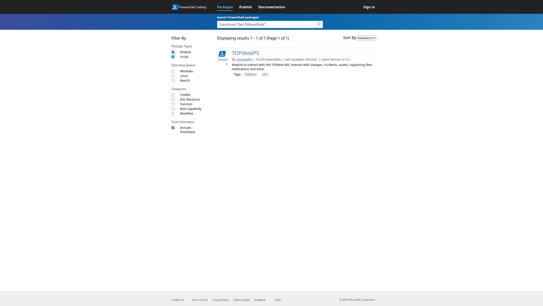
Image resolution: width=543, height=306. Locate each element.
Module (185, 52)
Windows (186, 71)
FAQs (278, 300)
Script (184, 57)
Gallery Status (241, 300)
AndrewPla (244, 59)
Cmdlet (185, 95)
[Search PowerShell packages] (319, 24)
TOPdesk (250, 74)
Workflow (186, 113)
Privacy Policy (221, 300)
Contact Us (177, 300)
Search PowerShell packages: (238, 17)
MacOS (185, 80)
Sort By (349, 37)
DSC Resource (190, 99)
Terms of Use (200, 300)
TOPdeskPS (245, 52)
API (265, 74)
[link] (228, 7)
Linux (184, 76)
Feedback (259, 300)
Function (186, 104)
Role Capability (190, 109)
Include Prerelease (187, 130)
